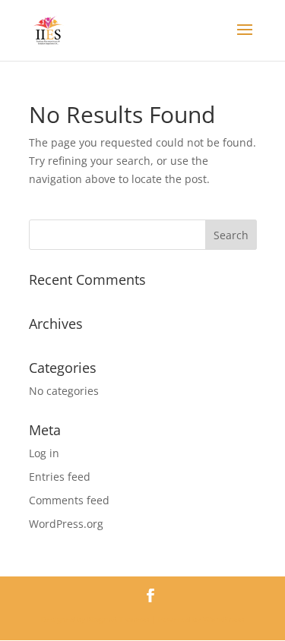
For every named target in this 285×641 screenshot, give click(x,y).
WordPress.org (66, 523)
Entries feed (59, 476)
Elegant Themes (118, 619)
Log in (44, 453)
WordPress (223, 619)
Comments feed (69, 500)
